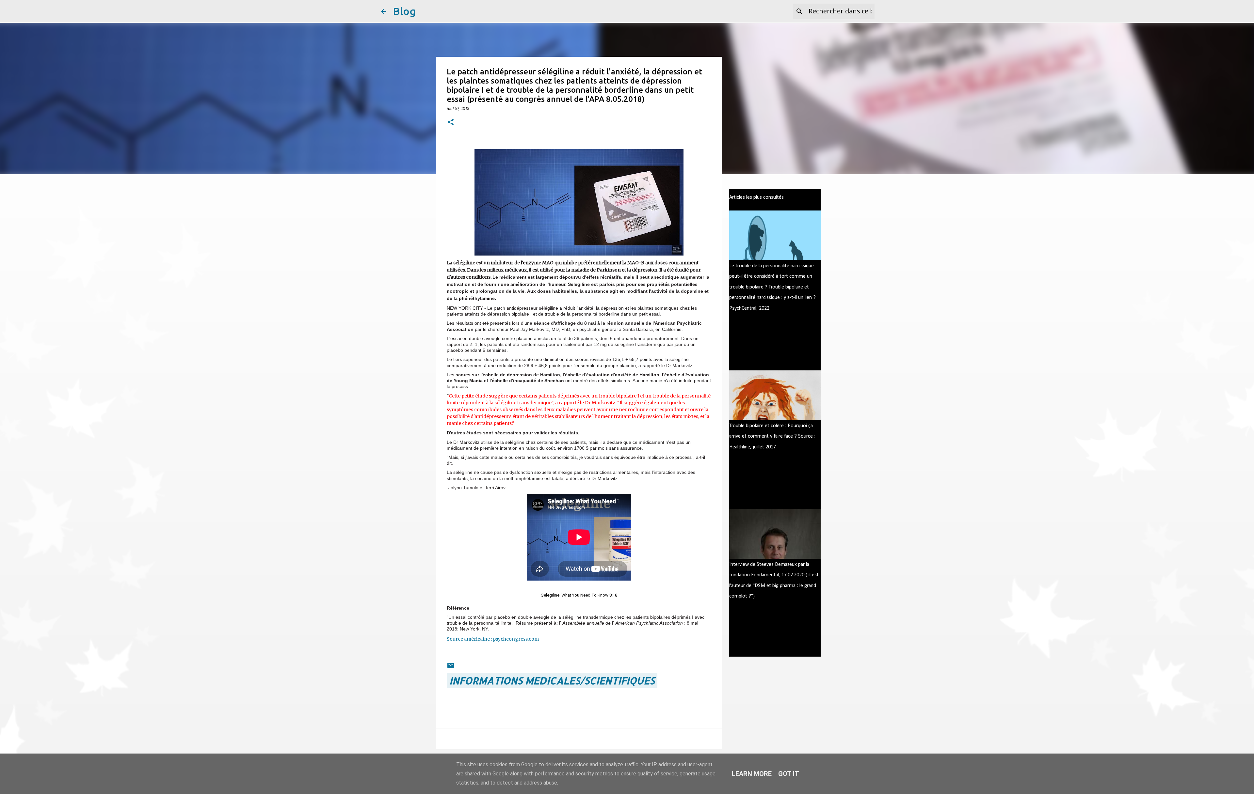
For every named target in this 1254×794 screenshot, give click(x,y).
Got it (788, 774)
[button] (451, 122)
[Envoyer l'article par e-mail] (451, 665)
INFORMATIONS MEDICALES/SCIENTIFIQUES (552, 680)
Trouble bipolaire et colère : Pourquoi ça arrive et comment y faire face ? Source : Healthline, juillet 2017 (772, 436)
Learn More (752, 774)
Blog (404, 11)
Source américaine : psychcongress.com (493, 639)
